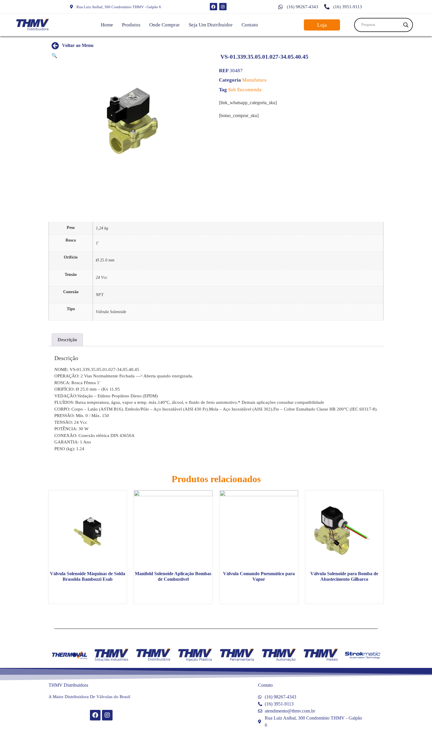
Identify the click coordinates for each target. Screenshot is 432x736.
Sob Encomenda (245, 89)
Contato (250, 25)
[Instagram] (223, 6)
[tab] (67, 339)
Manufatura (254, 80)
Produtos (131, 25)
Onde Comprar (164, 25)
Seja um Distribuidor (211, 25)
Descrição (67, 339)
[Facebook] (213, 6)
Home (107, 25)
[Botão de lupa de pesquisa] (406, 25)
